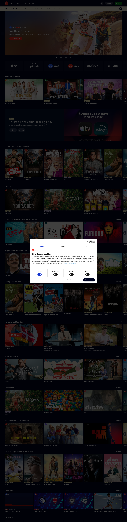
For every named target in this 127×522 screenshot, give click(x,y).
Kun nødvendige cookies (73, 280)
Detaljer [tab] (63, 246)
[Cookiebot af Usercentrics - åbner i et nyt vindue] (88, 241)
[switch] (55, 274)
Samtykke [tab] (41, 246)
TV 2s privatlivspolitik (70, 263)
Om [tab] (86, 246)
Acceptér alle (89, 280)
